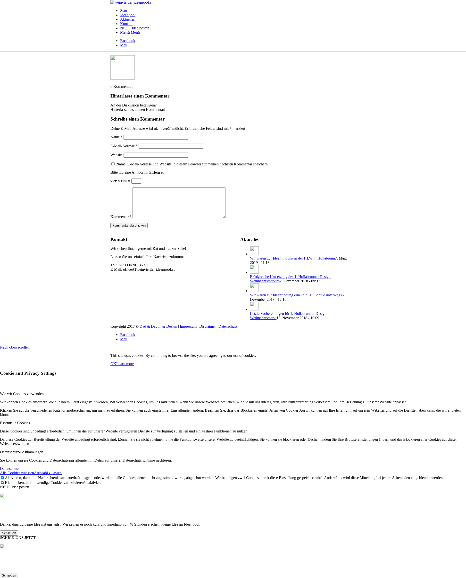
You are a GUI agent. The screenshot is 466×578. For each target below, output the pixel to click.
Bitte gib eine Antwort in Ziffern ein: (138, 172)
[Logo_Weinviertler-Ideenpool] (131, 2)
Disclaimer (207, 326)
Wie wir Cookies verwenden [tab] (22, 394)
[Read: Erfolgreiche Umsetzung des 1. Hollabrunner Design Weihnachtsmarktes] (254, 272)
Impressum (188, 326)
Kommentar (121, 217)
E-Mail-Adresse (124, 146)
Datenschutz (227, 326)
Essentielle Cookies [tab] (15, 423)
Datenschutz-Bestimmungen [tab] (21, 452)
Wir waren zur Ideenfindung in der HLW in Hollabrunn (292, 258)
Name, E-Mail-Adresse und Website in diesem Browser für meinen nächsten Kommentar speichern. (192, 164)
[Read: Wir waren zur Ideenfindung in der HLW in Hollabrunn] (254, 254)
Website (116, 155)
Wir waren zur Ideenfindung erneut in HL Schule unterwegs (296, 295)
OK (113, 364)
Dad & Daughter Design (158, 326)
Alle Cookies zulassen (17, 473)
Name (116, 137)
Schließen (9, 533)
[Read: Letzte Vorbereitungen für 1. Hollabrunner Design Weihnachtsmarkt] (254, 309)
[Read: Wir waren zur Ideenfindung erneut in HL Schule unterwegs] (254, 291)
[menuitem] (238, 10)
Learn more (125, 364)
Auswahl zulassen (48, 473)
